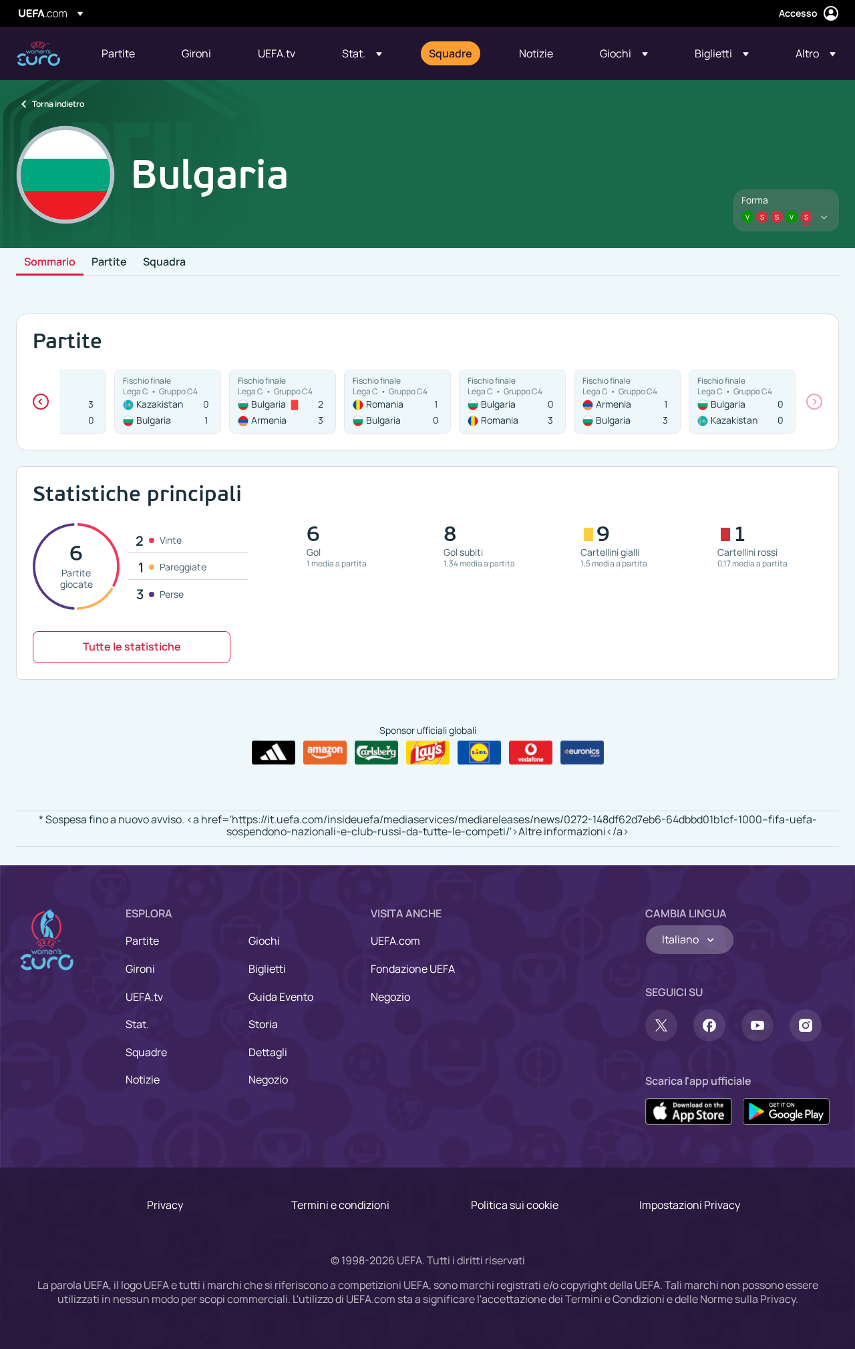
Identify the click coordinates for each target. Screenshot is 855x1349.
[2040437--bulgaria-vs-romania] (512, 402)
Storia (263, 1024)
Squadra (164, 262)
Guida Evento (280, 996)
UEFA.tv (144, 996)
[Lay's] (428, 753)
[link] (118, 53)
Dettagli (267, 1052)
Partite (109, 262)
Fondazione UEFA (413, 968)
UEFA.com (395, 940)
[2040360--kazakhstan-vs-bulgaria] (167, 402)
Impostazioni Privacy (689, 1205)
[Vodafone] (530, 753)
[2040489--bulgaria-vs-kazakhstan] (742, 402)
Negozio (268, 1079)
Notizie (143, 1079)
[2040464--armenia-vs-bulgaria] (627, 402)
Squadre (146, 1052)
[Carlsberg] (376, 753)
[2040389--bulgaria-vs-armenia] (282, 402)
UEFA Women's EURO (38, 54)
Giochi (264, 940)
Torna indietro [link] (58, 103)
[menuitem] (125, 53)
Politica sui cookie (514, 1205)
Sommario (49, 262)
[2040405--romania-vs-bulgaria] (397, 402)
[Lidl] (479, 753)
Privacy (165, 1205)
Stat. (137, 1024)
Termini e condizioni (340, 1205)
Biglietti (267, 968)
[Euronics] (582, 753)
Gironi (140, 968)
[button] (362, 53)
